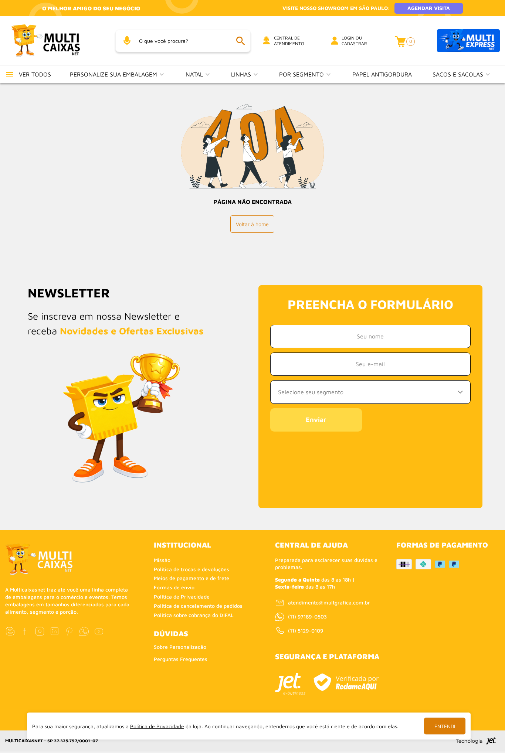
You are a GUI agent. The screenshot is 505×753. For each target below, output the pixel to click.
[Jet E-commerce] (290, 684)
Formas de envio (174, 587)
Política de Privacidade (182, 596)
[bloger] (10, 631)
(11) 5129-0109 (305, 630)
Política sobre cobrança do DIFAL (194, 615)
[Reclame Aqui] (346, 682)
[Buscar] (240, 40)
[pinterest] (69, 631)
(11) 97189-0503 (307, 616)
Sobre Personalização (180, 647)
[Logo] (54, 40)
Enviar (316, 419)
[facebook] (25, 631)
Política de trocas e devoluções (191, 569)
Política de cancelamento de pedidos (198, 606)
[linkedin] (55, 631)
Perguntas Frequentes (180, 659)
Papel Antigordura (382, 74)
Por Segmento (302, 74)
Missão (162, 560)
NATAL (195, 74)
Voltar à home (252, 224)
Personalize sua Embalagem (114, 74)
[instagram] (40, 631)
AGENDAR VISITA (428, 8)
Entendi (444, 726)
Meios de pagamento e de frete (191, 578)
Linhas (242, 74)
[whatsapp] (84, 631)
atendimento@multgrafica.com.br (329, 602)
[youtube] (99, 631)
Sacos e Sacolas (459, 74)
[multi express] (468, 40)
